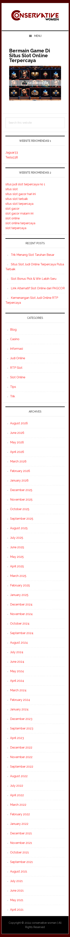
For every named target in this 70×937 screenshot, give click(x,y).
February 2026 (20, 471)
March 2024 (18, 690)
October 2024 (19, 623)
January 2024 (19, 709)
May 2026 (17, 442)
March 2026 (18, 461)
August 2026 (19, 423)
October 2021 (19, 852)
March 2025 (18, 576)
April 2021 (17, 909)
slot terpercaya (15, 228)
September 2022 (21, 766)
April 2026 (17, 452)
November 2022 (21, 757)
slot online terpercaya (20, 223)
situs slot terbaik (16, 199)
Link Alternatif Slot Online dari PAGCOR (38, 288)
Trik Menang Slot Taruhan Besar (32, 255)
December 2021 (21, 833)
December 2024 (21, 604)
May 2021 (16, 900)
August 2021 (18, 871)
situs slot (11, 189)
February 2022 (20, 814)
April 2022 (17, 795)
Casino (14, 339)
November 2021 (21, 843)
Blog (13, 329)
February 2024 (20, 700)
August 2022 (19, 776)
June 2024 (17, 661)
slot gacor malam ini (19, 213)
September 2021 (21, 862)
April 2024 (17, 681)
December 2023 (21, 719)
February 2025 (20, 585)
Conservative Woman (35, 15)
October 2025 (19, 509)
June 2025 (17, 547)
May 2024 (17, 671)
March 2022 (18, 804)
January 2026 (19, 480)
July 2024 (16, 652)
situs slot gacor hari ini (20, 194)
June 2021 (17, 890)
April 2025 (17, 566)
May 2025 (17, 557)
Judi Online (17, 358)
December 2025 (21, 490)
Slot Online (17, 377)
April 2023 (17, 738)
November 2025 (21, 499)
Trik (12, 396)
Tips (13, 387)
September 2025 (21, 518)
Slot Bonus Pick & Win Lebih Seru (33, 278)
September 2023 (21, 728)
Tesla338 (11, 157)
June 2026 (17, 433)
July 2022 (16, 785)
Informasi (16, 348)
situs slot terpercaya (19, 204)
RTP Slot (16, 367)
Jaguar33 (11, 152)
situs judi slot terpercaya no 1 (25, 184)
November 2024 (21, 614)
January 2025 (19, 595)
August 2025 (19, 528)
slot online (12, 218)
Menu (38, 35)
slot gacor (12, 208)
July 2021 (16, 881)
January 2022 (19, 824)
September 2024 (21, 633)
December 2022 (21, 747)
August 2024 (19, 642)
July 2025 (16, 537)
